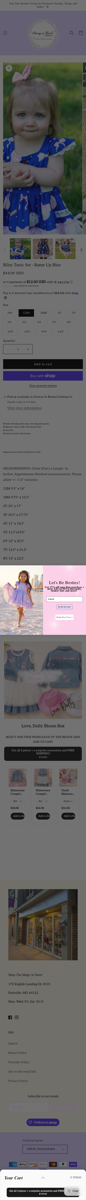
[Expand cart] (43, 1177)
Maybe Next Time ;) (64, 617)
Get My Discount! (64, 607)
